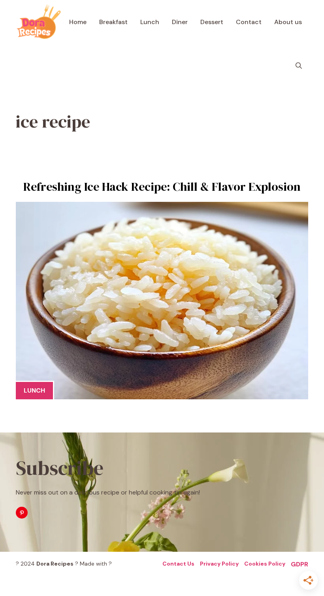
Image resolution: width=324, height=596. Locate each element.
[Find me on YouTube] (22, 513)
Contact (249, 22)
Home (78, 22)
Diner (180, 22)
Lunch (149, 22)
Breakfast (113, 22)
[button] (298, 66)
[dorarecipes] (38, 22)
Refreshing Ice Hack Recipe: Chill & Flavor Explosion (162, 187)
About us (288, 22)
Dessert (211, 22)
